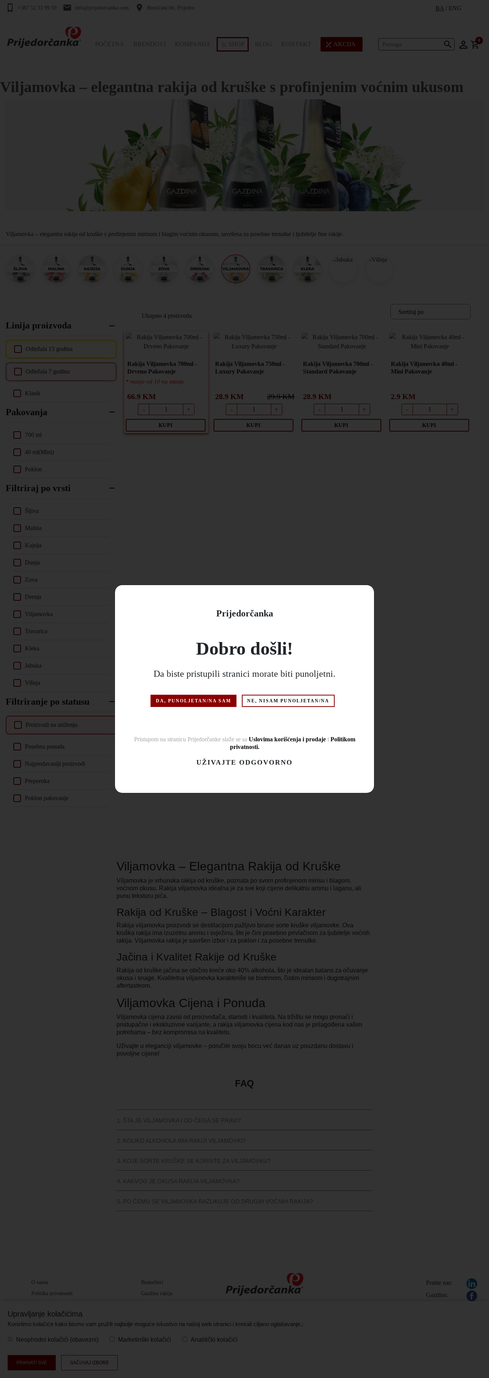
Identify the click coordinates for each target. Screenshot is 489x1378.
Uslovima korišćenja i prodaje (287, 739)
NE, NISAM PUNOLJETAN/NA (288, 701)
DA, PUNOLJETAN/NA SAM (193, 701)
